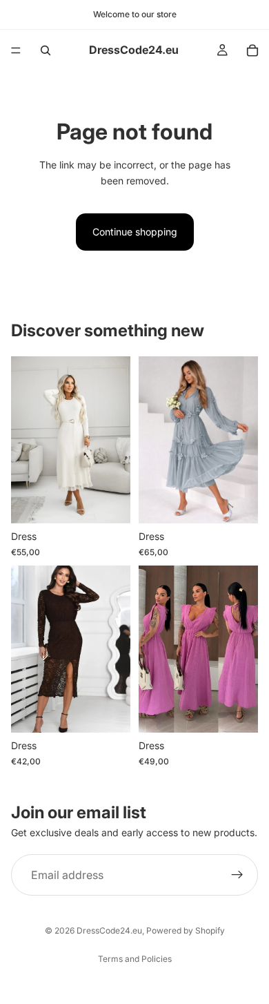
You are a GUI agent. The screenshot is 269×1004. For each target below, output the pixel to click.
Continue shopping (134, 232)
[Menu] (16, 50)
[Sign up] (237, 874)
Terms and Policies (135, 959)
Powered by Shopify (185, 930)
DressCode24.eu (109, 930)
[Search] (45, 50)
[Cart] (252, 50)
